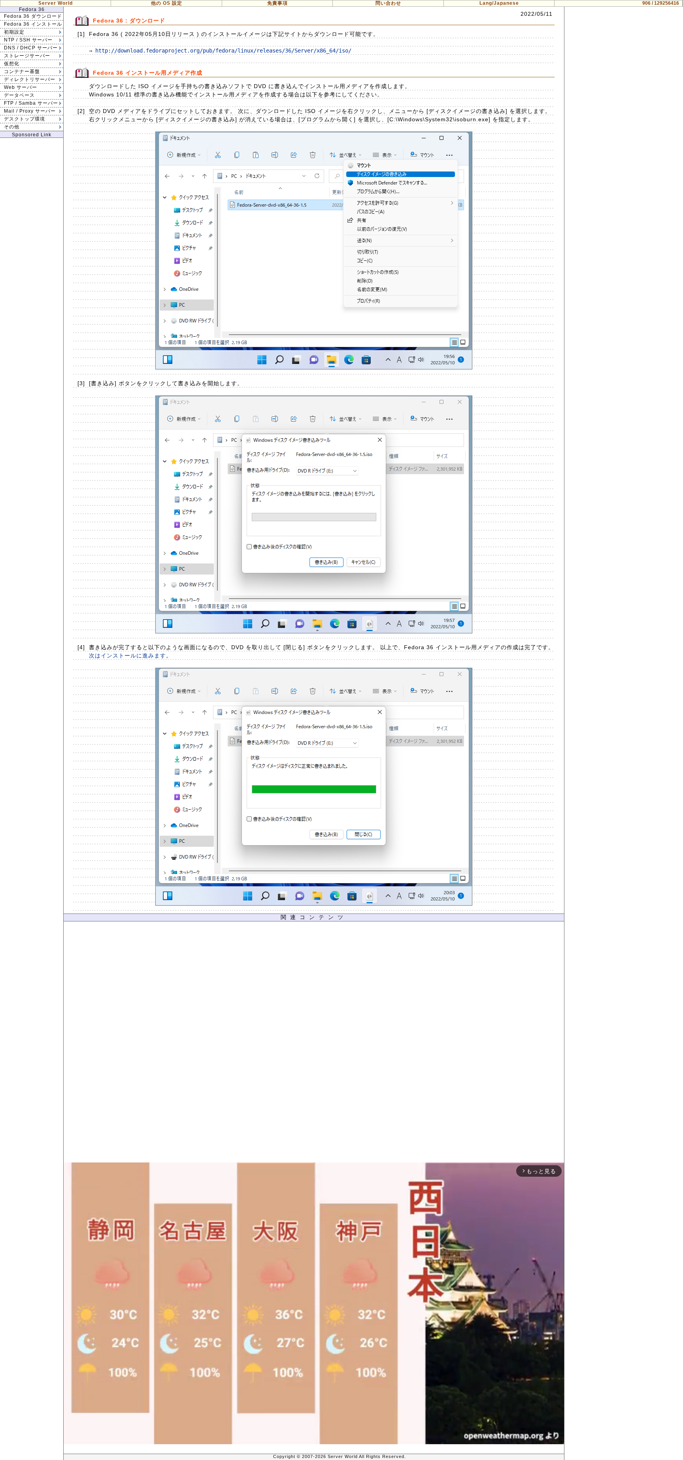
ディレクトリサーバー (29, 79)
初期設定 (14, 32)
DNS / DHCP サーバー (31, 47)
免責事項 (277, 3)
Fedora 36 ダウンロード (33, 16)
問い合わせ (388, 3)
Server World (55, 3)
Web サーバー (20, 87)
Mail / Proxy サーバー (30, 111)
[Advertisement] (314, 1043)
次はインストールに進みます (127, 655)
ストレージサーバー (27, 55)
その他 (11, 126)
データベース (19, 95)
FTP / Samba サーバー (31, 103)
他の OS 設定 (166, 3)
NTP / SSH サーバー (28, 40)
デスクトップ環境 (24, 119)
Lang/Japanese (499, 3)
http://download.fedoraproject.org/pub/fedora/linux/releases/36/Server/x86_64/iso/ (223, 50)
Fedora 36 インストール (33, 24)
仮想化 (11, 63)
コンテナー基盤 (22, 71)
